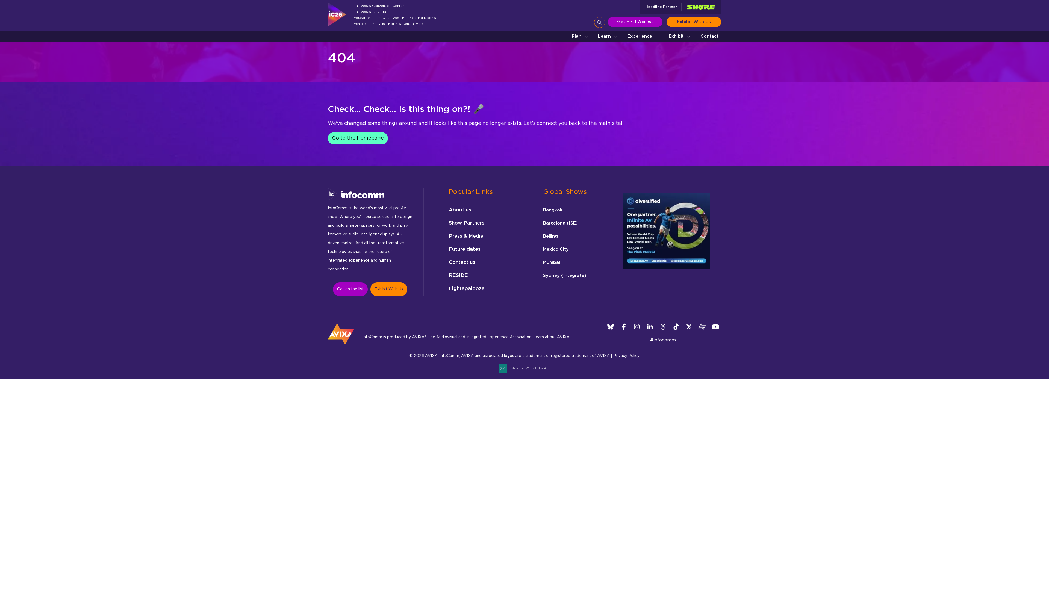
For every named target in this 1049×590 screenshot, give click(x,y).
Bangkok (552, 210)
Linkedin (650, 327)
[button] (580, 36)
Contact (709, 36)
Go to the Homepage (358, 138)
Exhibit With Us (694, 22)
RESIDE (458, 275)
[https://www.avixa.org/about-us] (341, 346)
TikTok (676, 327)
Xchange (702, 327)
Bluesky (610, 327)
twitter (689, 327)
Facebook (623, 327)
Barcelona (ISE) (560, 223)
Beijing (550, 236)
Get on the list (350, 289)
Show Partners (466, 223)
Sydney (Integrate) (564, 275)
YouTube (715, 327)
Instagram (637, 327)
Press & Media (466, 236)
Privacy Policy (627, 356)
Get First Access (635, 22)
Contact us (462, 262)
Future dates (465, 249)
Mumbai (551, 262)
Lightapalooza (467, 288)
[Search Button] (599, 22)
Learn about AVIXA (551, 337)
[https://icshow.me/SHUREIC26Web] (701, 7)
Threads (663, 327)
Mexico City (556, 249)
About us (460, 210)
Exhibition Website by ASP (529, 368)
